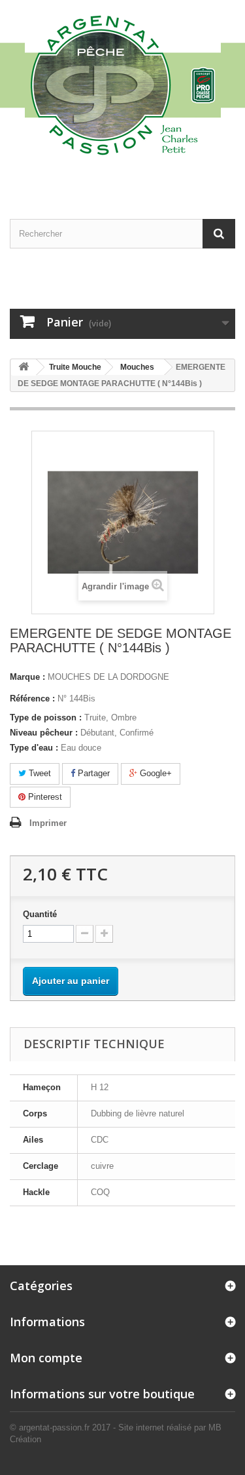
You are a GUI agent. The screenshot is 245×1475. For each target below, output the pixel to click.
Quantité (40, 914)
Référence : (32, 698)
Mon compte (46, 1358)
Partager (92, 773)
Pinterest (43, 797)
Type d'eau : (34, 748)
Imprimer (48, 823)
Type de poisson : (46, 717)
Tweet (38, 773)
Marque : (27, 677)
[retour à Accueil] (23, 367)
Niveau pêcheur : (44, 733)
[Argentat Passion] (122, 84)
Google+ (154, 773)
